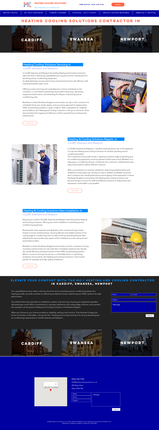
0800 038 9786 (97, 4)
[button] (10, 12)
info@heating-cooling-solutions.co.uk (84, 382)
